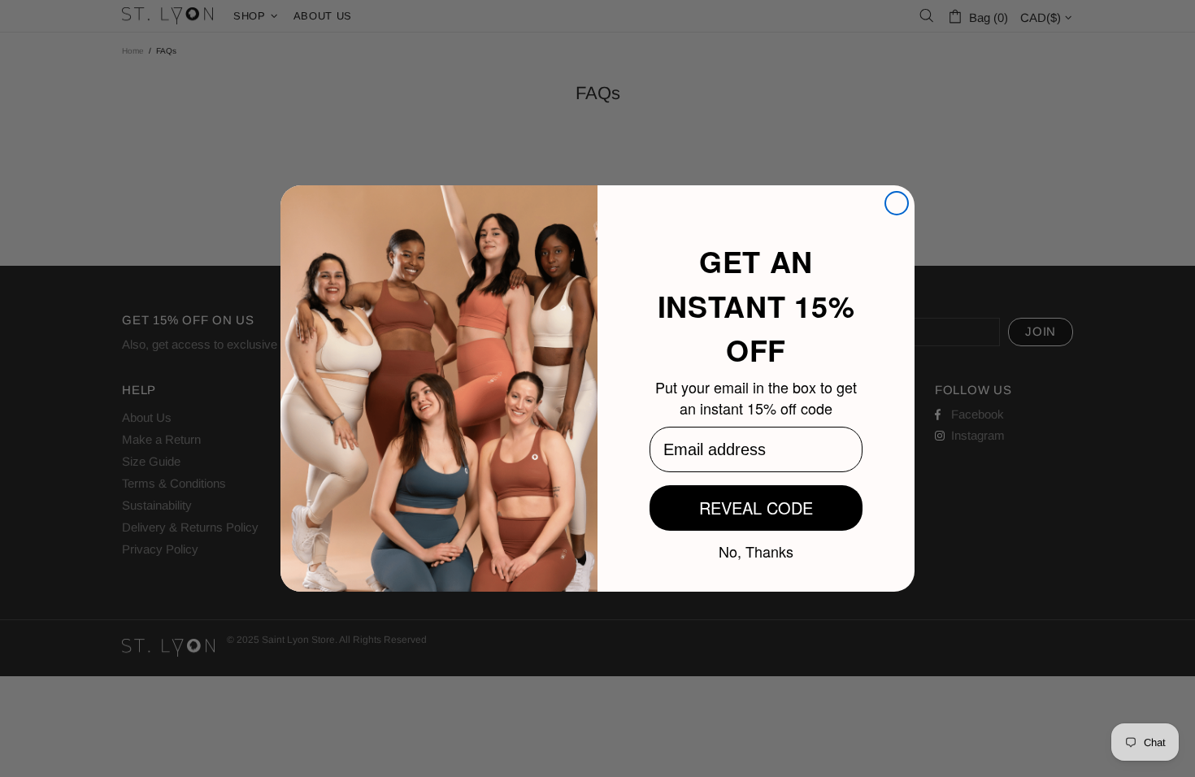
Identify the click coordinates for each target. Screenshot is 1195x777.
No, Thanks (756, 550)
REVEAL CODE (756, 507)
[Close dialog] (896, 203)
